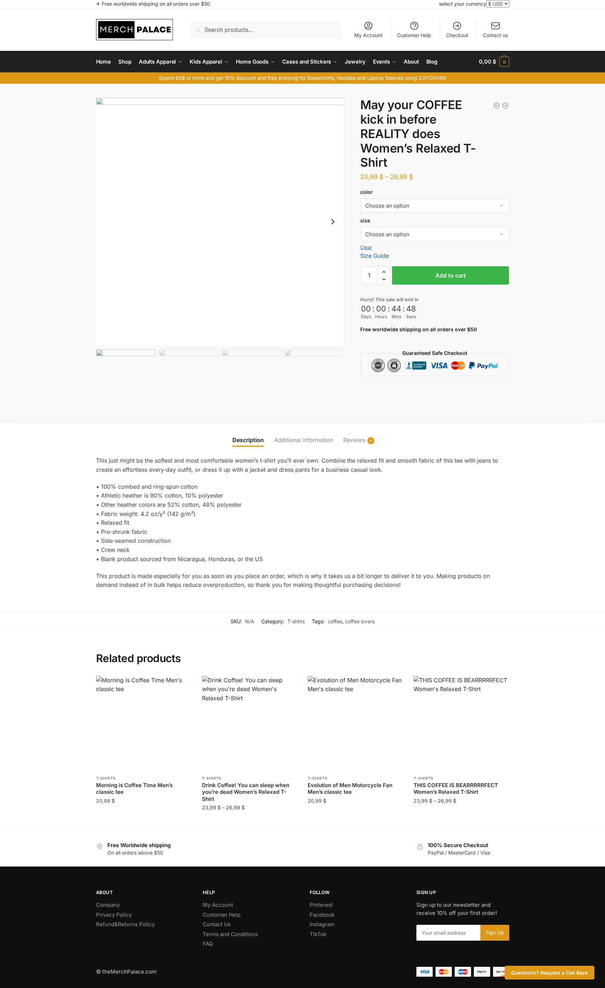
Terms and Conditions (230, 934)
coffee (335, 621)
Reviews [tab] (354, 440)
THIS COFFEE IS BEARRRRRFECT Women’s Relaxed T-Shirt (456, 789)
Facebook (322, 914)
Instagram (322, 924)
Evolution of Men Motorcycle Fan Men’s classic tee (350, 789)
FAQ (208, 943)
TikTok (318, 934)
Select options (143, 822)
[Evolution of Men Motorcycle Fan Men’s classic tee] (355, 723)
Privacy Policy (114, 914)
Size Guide (374, 255)
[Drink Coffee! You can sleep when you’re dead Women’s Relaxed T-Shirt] (249, 723)
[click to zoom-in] (220, 222)
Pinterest (321, 904)
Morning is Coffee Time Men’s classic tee (134, 789)
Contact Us (217, 924)
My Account (368, 35)
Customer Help (414, 35)
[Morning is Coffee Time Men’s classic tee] (143, 723)
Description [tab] (248, 440)
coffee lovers (360, 621)
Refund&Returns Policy (125, 924)
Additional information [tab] (303, 440)
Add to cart (450, 275)
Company (108, 904)
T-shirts (296, 621)
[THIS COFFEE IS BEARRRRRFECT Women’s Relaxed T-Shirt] (461, 723)
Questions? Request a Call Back (549, 973)
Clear (366, 247)
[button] (332, 221)
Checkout (457, 35)
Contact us (495, 35)
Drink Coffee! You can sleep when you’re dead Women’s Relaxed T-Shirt (245, 792)
